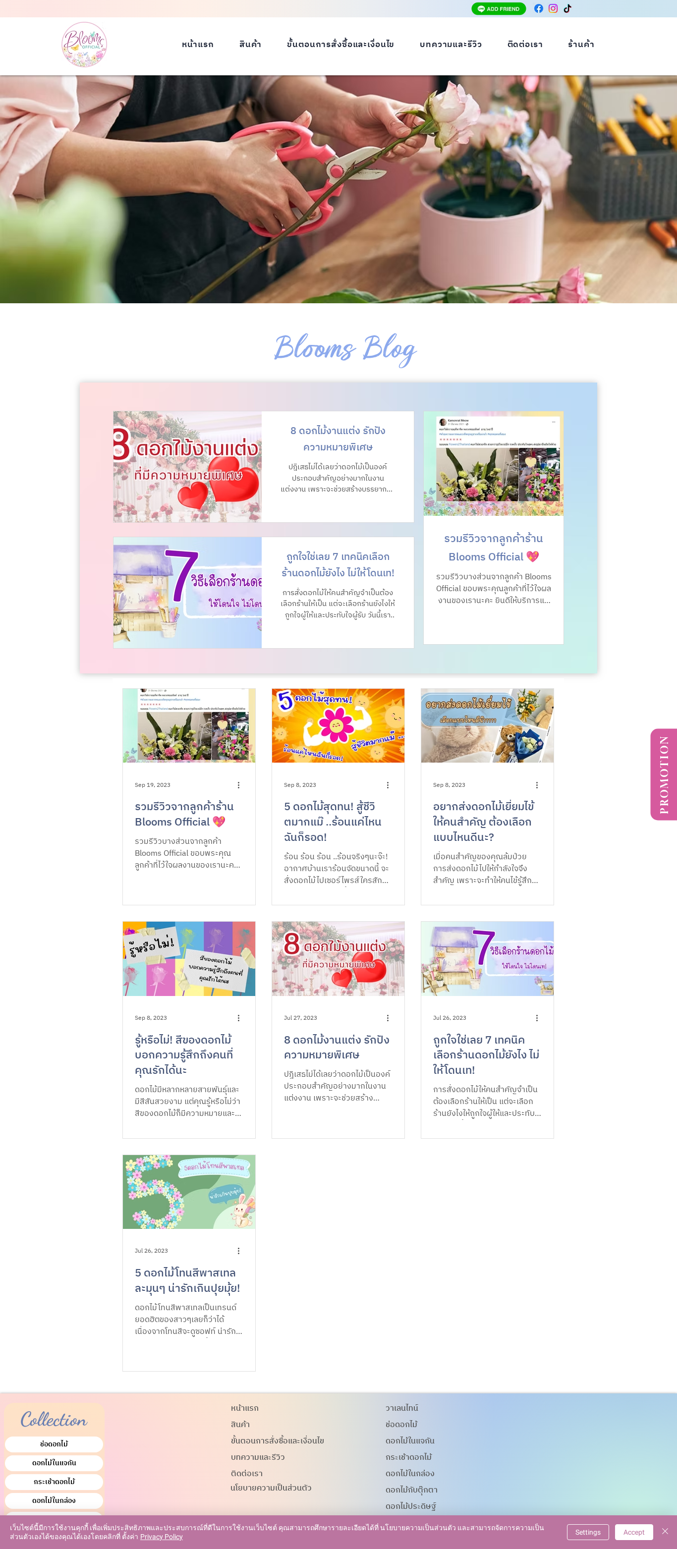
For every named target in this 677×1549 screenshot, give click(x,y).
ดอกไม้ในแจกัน (54, 1463)
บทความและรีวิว (258, 1457)
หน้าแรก (245, 1408)
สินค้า (240, 1425)
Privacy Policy (161, 1537)
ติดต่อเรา (247, 1474)
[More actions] (242, 785)
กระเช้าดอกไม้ (54, 1482)
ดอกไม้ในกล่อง (54, 1500)
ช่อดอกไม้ (54, 1444)
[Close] (665, 1532)
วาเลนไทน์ (402, 1408)
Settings (588, 1532)
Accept (634, 1532)
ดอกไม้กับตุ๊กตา (412, 1490)
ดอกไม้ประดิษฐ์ (411, 1506)
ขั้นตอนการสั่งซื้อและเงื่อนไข (277, 1441)
